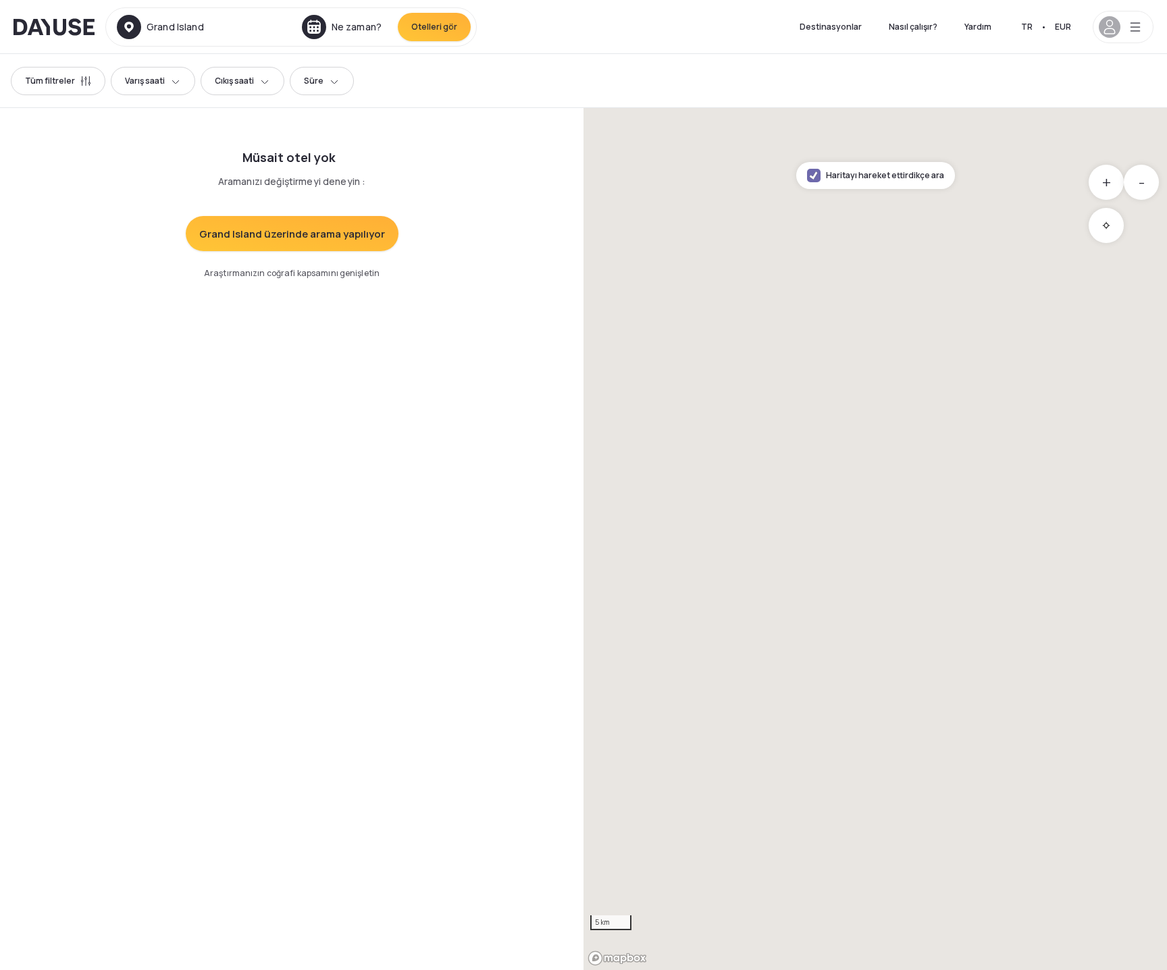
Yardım (977, 26)
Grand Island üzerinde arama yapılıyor (292, 234)
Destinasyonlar (831, 26)
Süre (313, 80)
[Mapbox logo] (617, 958)
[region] (875, 539)
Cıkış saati (234, 80)
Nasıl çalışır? (913, 26)
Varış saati (145, 80)
